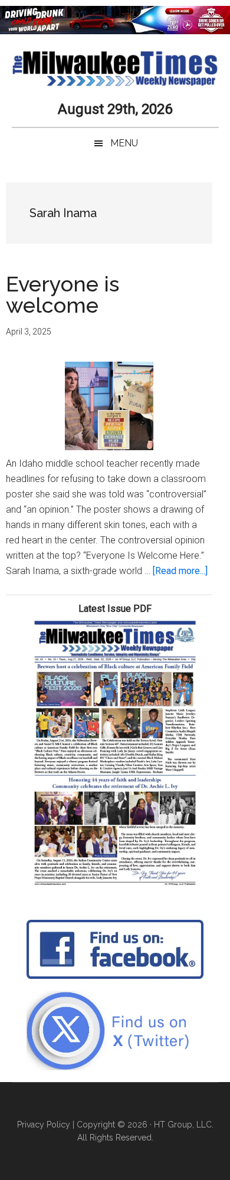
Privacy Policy (43, 1124)
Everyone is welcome (62, 294)
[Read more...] (180, 570)
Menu (124, 143)
